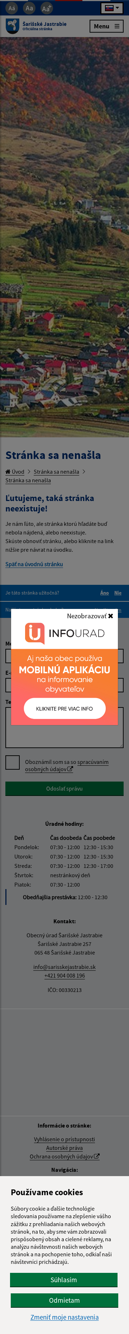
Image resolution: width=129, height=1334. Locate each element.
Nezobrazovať (87, 615)
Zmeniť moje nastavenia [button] (64, 1317)
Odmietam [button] (64, 1300)
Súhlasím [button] (64, 1279)
